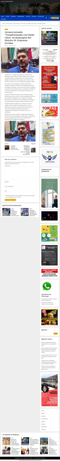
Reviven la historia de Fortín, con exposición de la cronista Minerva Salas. (48, 344)
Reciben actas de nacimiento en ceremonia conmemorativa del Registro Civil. (48, 368)
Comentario (8, 165)
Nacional (13, 16)
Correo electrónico (9, 186)
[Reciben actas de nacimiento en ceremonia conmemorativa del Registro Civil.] (25, 450)
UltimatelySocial (38, 460)
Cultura (28, 16)
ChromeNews (36, 458)
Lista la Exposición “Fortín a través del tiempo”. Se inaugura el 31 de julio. (49, 39)
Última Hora (41, 16)
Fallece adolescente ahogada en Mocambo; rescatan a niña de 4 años (15, 214)
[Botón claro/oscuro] (47, 17)
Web (6, 191)
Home (3, 23)
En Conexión (30, 8)
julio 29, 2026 (49, 43)
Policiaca (34, 16)
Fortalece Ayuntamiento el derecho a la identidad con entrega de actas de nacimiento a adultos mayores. (53, 452)
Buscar (44, 330)
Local (2, 16)
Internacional (20, 16)
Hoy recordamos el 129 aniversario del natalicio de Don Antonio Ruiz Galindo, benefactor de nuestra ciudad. (34, 443)
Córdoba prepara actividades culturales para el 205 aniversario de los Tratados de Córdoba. (48, 362)
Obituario (3, 19)
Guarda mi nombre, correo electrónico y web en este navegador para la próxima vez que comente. (20, 196)
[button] (49, 18)
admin (7, 45)
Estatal (7, 16)
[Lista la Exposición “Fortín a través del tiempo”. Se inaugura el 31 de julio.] (44, 441)
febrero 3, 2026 (13, 45)
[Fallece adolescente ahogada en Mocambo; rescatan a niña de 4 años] (6, 212)
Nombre (7, 181)
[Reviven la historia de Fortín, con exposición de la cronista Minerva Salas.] (6, 441)
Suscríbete (55, 17)
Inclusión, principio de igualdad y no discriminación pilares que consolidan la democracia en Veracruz (33, 215)
